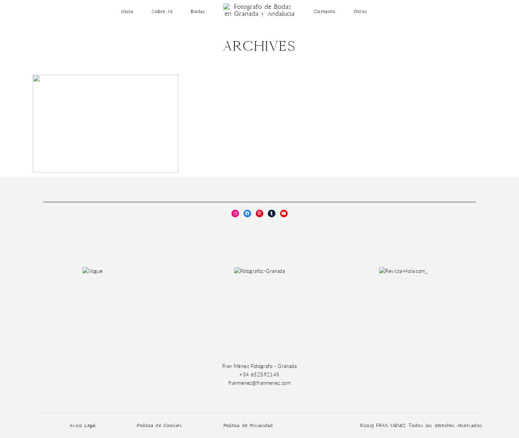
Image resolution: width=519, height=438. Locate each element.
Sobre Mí (162, 11)
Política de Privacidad (248, 425)
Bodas (198, 11)
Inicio (127, 11)
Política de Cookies (159, 425)
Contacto (324, 11)
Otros (360, 11)
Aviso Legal (83, 425)
